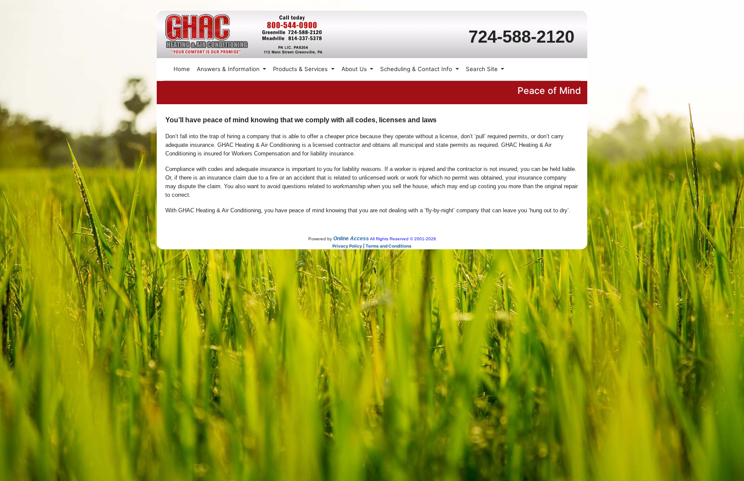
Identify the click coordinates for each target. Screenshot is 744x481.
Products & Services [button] (301, 68)
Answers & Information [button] (229, 68)
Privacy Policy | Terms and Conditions (372, 245)
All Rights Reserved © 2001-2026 (403, 238)
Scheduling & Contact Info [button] (417, 68)
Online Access (351, 239)
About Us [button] (355, 68)
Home (182, 68)
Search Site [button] (482, 68)
